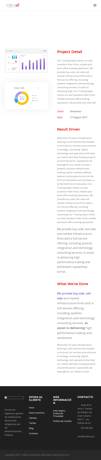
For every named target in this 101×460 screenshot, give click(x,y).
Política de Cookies (62, 421)
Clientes (33, 417)
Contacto (33, 433)
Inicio (31, 407)
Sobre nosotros (36, 412)
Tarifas (32, 423)
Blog (31, 428)
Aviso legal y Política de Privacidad (59, 413)
